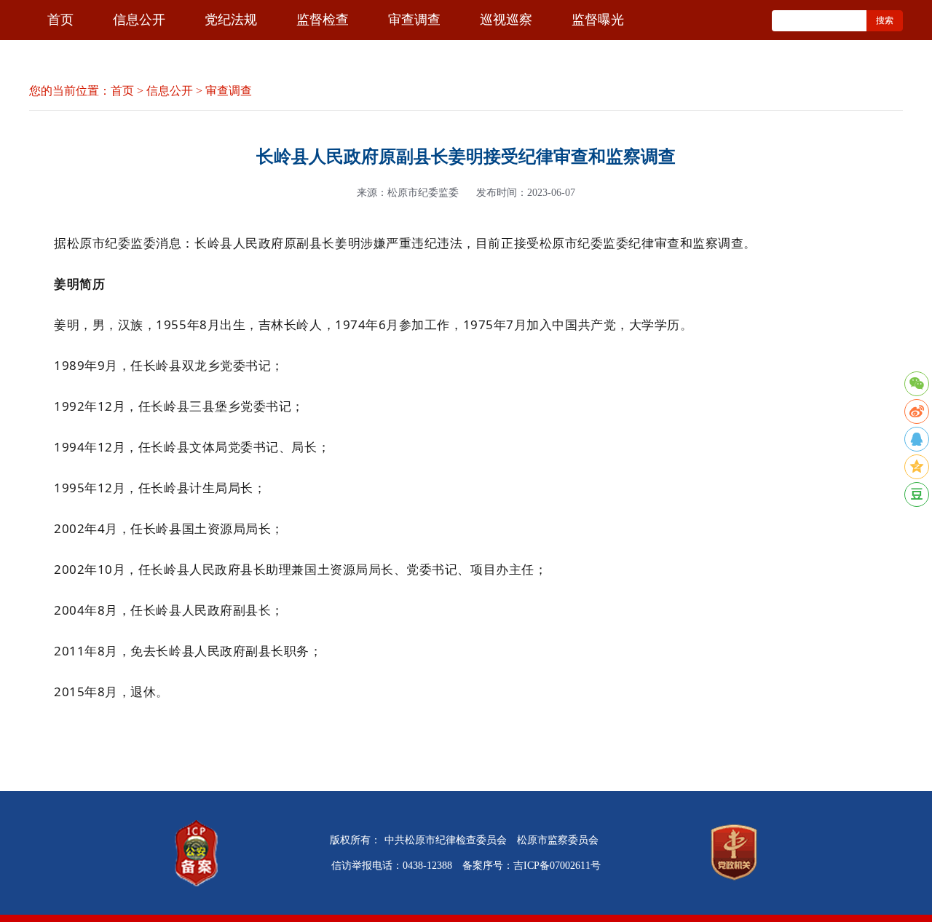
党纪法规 (231, 19)
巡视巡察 (506, 19)
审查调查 (414, 19)
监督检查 (322, 19)
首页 (60, 19)
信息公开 (139, 19)
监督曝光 (598, 19)
